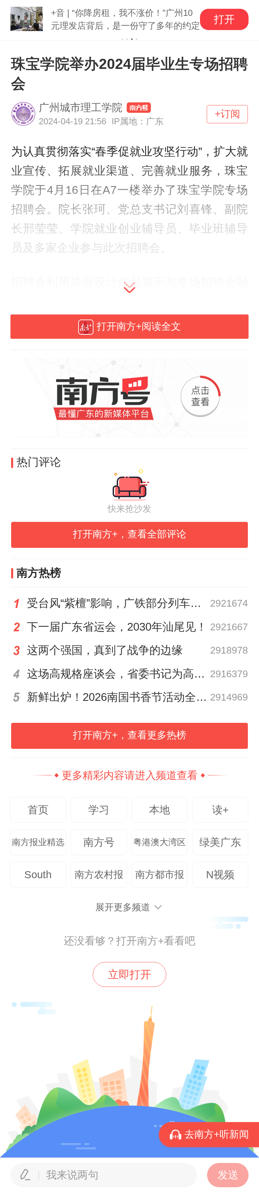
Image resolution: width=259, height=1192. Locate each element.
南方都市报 (159, 874)
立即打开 (129, 974)
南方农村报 (99, 874)
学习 (98, 810)
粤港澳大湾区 (159, 842)
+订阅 (227, 113)
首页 (38, 810)
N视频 (220, 875)
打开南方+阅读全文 (139, 326)
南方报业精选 (38, 842)
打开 (224, 19)
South (38, 875)
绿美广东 (220, 842)
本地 (159, 810)
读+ (220, 810)
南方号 (99, 842)
